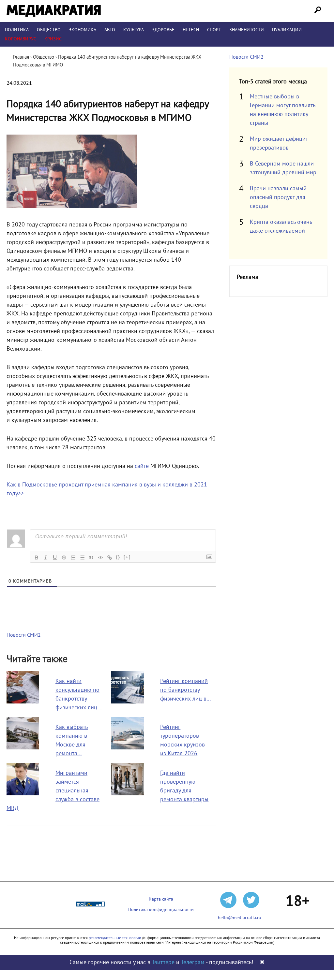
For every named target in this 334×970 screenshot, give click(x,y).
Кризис (53, 39)
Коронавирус (20, 39)
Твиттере (163, 962)
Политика (17, 30)
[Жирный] (36, 557)
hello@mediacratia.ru (239, 917)
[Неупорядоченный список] (82, 557)
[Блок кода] (100, 557)
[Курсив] (45, 557)
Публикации (287, 30)
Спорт (214, 30)
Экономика (82, 30)
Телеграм (193, 962)
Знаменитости (246, 30)
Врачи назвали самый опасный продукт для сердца (278, 197)
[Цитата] (91, 557)
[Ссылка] (109, 557)
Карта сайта (161, 899)
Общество (49, 30)
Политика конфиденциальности (161, 909)
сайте (142, 466)
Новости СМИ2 (24, 635)
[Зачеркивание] (63, 557)
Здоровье (163, 30)
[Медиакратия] (54, 11)
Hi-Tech (191, 30)
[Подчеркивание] (54, 557)
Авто (109, 30)
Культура (133, 30)
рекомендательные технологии (115, 937)
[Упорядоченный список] (73, 557)
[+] (127, 557)
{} (118, 557)
